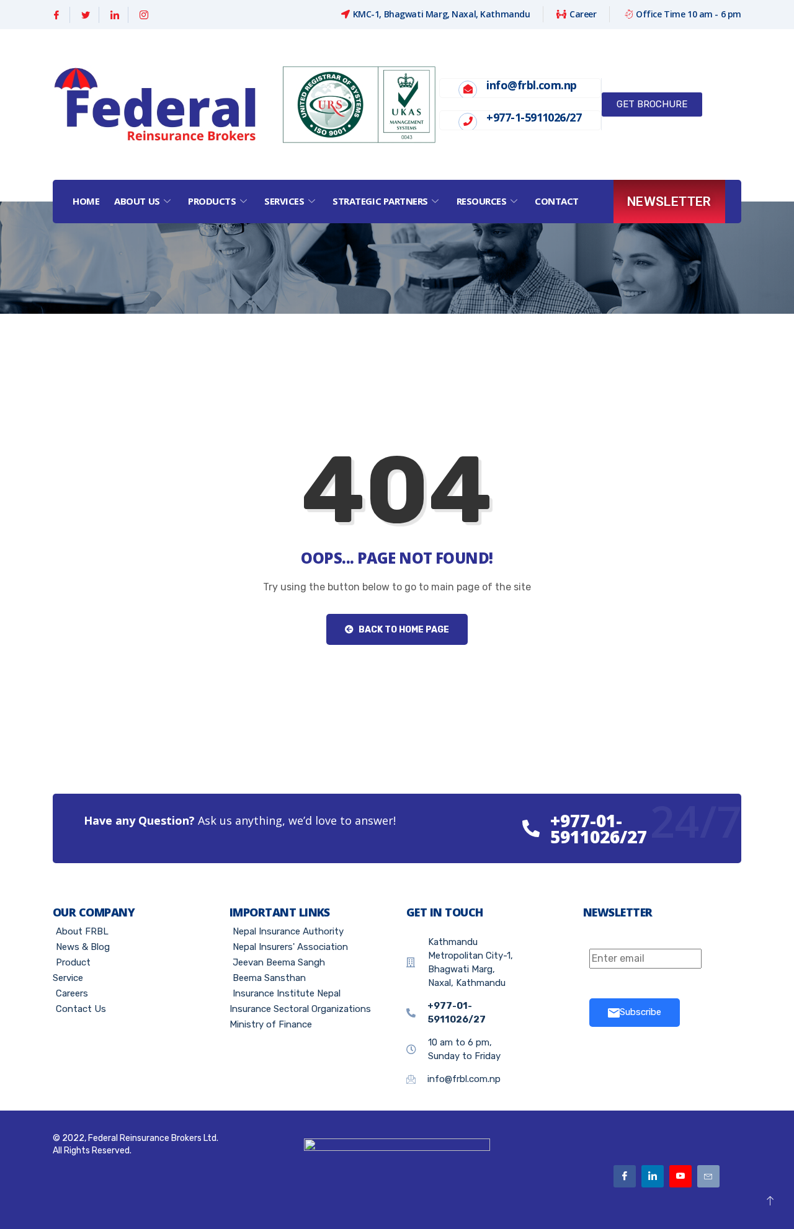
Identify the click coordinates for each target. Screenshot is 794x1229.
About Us (136, 201)
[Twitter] (86, 15)
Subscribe (640, 1012)
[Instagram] (144, 15)
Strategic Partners (380, 201)
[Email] (708, 1176)
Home (86, 201)
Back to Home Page (403, 629)
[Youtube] (680, 1176)
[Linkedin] (115, 15)
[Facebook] (56, 15)
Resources (482, 201)
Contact (557, 201)
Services (284, 201)
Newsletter (669, 201)
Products (212, 201)
